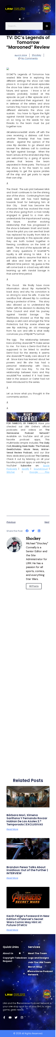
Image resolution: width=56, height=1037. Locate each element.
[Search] (47, 26)
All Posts (34, 586)
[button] (28, 13)
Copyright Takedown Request (15, 959)
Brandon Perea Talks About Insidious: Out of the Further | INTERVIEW (27, 870)
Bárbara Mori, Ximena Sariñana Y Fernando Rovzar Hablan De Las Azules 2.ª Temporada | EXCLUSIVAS (27, 819)
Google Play (39, 472)
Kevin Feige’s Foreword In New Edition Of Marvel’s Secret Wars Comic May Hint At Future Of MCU (28, 920)
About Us (8, 953)
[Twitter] (16, 1017)
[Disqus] (28, 651)
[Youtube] (10, 1017)
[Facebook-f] (4, 1017)
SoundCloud (41, 468)
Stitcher (11, 472)
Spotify (25, 468)
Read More (12, 829)
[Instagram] (22, 1017)
